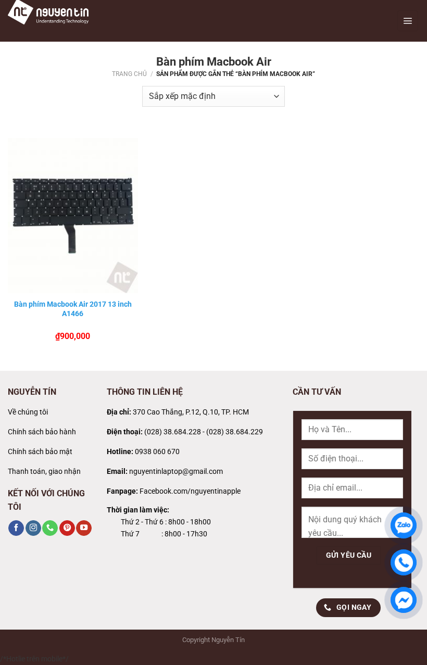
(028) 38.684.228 (172, 432)
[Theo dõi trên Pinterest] (67, 528)
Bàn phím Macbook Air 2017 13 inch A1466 (73, 309)
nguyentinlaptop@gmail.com (176, 471)
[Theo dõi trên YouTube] (84, 528)
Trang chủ (129, 74)
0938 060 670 (157, 451)
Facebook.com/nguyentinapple (190, 491)
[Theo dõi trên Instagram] (33, 528)
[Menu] (407, 20)
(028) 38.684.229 (234, 432)
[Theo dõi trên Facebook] (16, 528)
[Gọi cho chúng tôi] (50, 528)
